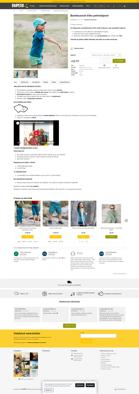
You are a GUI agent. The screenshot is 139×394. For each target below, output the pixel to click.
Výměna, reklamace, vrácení (108, 353)
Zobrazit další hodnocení (119, 273)
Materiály (103, 363)
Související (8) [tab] (35, 82)
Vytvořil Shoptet (121, 389)
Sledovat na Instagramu (27, 379)
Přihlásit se (86, 341)
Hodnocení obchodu (69, 301)
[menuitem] (33, 6)
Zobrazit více (69, 325)
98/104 (24, 241)
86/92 (49, 241)
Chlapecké (82, 67)
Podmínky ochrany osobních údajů (110, 367)
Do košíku (120, 61)
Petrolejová (86, 69)
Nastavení (49, 390)
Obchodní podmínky (106, 365)
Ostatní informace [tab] (64, 82)
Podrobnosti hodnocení (90, 19)
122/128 (55, 241)
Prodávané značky (106, 369)
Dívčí (86, 67)
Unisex (89, 67)
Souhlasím (90, 385)
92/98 (19, 241)
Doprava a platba (105, 355)
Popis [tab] (15, 82)
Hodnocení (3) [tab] (24, 82)
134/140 (61, 241)
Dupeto (81, 74)
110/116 (36, 241)
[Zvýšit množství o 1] (110, 61)
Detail (27, 236)
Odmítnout (80, 385)
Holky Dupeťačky (105, 359)
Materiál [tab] (45, 82)
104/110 (30, 241)
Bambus (81, 71)
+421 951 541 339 (78, 358)
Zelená (91, 69)
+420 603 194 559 (78, 355)
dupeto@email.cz (78, 353)
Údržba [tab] (54, 82)
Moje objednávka (105, 361)
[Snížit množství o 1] (102, 61)
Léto (80, 73)
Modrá (80, 69)
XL (87, 241)
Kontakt (103, 357)
